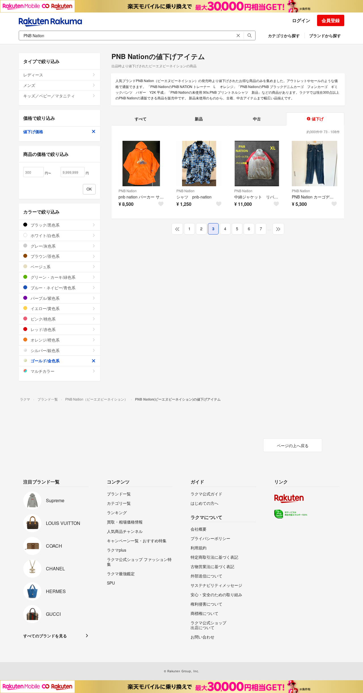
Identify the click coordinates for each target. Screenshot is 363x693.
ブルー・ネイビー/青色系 (52, 287)
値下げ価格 (33, 131)
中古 (257, 119)
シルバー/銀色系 (44, 350)
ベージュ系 (39, 266)
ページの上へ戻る (293, 445)
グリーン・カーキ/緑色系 (52, 277)
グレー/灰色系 (42, 246)
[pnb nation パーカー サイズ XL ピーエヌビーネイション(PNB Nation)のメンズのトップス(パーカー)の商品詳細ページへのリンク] (141, 163)
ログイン (301, 20)
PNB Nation (128, 190)
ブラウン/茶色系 (44, 256)
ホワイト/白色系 (44, 235)
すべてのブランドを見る (45, 635)
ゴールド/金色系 (44, 360)
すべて (141, 119)
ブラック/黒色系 (44, 225)
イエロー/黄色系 (44, 308)
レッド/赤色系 (42, 329)
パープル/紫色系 (44, 298)
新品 (199, 119)
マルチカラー (41, 371)
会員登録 (331, 20)
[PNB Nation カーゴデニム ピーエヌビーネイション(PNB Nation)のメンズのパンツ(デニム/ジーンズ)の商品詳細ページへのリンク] (314, 163)
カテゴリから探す (284, 35)
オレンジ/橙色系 (44, 340)
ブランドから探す (325, 35)
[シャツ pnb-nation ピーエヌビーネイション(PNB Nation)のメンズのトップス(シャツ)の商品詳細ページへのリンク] (199, 163)
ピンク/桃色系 (42, 319)
